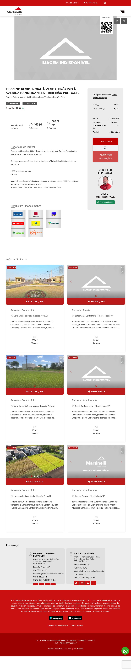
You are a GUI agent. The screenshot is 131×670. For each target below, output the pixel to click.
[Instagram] (82, 583)
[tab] (117, 21)
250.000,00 (114, 118)
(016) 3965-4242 (90, 3)
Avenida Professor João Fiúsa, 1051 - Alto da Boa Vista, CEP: (46, 561)
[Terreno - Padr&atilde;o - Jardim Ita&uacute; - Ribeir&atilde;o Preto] (18, 11)
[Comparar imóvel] (61, 272)
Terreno (9, 97)
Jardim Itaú (25, 97)
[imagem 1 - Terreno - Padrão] (96, 281)
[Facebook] (76, 583)
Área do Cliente (72, 3)
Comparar (31, 103)
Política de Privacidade (58, 625)
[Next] (60, 281)
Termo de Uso (76, 625)
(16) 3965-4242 (40, 570)
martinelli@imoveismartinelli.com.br (48, 573)
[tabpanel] (65, 48)
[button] (105, 3)
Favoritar (14, 103)
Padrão (16, 97)
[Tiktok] (93, 583)
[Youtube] (87, 583)
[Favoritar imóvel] (61, 268)
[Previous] (10, 281)
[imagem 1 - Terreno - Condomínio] (35, 281)
